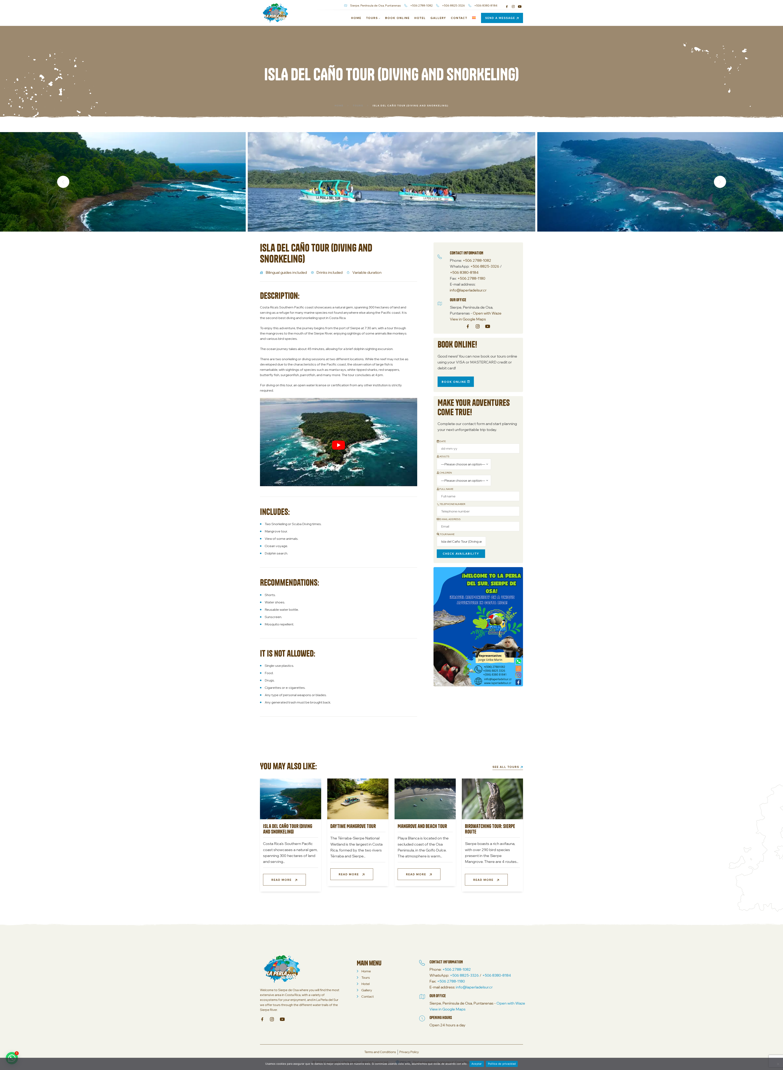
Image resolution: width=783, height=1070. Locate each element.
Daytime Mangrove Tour (353, 826)
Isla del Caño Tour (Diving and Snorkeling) (287, 829)
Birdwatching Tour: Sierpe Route (490, 829)
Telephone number (452, 504)
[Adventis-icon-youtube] (519, 6)
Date (442, 441)
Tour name (447, 534)
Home (339, 105)
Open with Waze (487, 313)
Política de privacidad (502, 1063)
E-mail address (450, 519)
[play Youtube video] (338, 445)
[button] (63, 182)
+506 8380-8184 (464, 272)
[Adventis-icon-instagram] (513, 6)
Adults (444, 456)
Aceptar (476, 1063)
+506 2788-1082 (477, 260)
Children (445, 472)
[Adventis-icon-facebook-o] (506, 6)
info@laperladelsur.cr (468, 290)
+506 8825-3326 (484, 266)
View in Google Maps (468, 319)
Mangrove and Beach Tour (422, 826)
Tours (358, 105)
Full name (446, 488)
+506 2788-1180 (471, 278)
